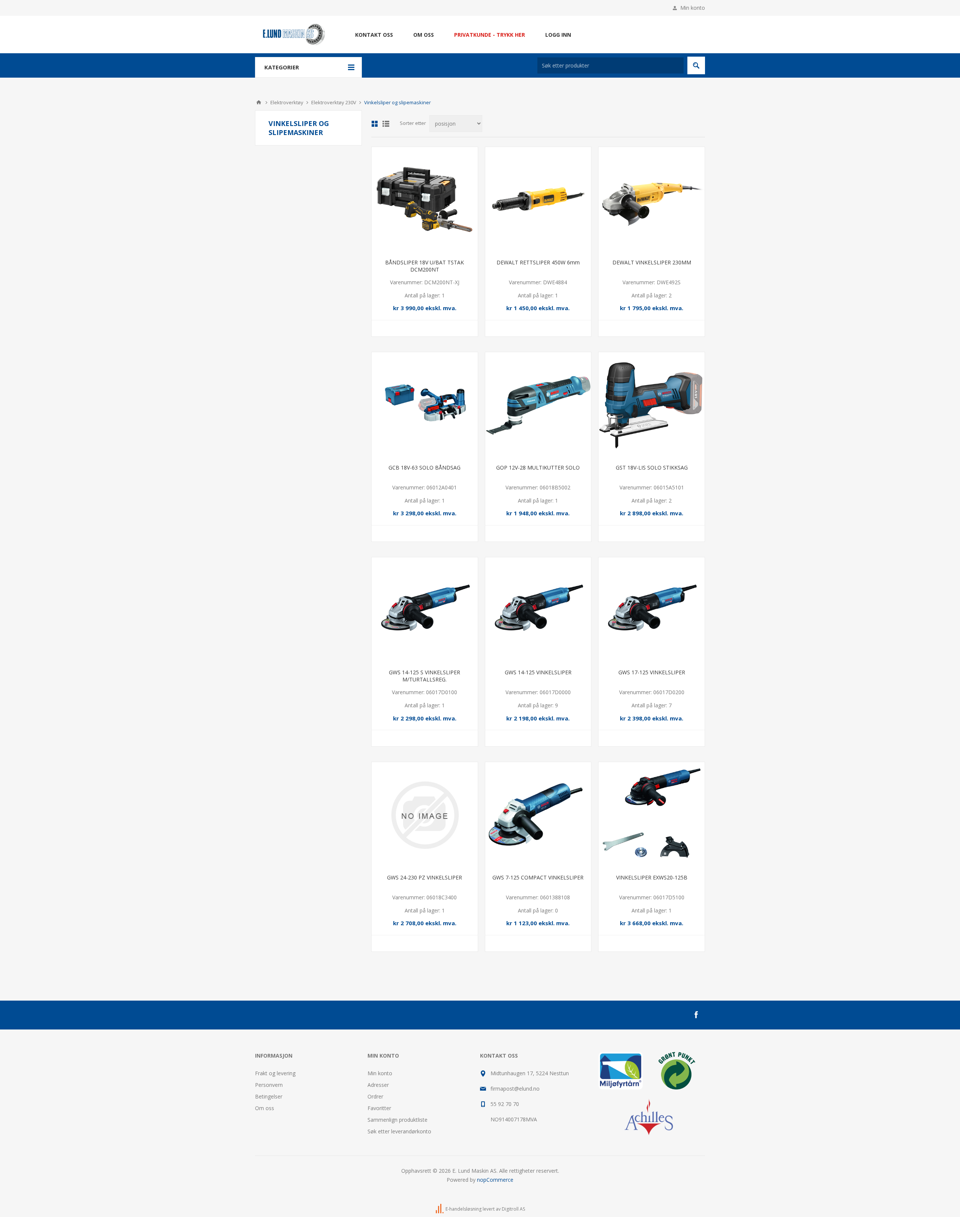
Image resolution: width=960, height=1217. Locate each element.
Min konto (692, 7)
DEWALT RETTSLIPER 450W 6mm (538, 262)
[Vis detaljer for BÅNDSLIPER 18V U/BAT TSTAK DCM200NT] (425, 200)
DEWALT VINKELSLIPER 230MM (651, 262)
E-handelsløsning (464, 1209)
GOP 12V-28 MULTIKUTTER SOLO (538, 467)
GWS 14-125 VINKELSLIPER (538, 672)
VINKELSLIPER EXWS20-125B (651, 877)
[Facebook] (696, 1015)
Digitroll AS (513, 1209)
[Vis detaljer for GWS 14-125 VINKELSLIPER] (538, 610)
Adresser (378, 1084)
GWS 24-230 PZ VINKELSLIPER (424, 877)
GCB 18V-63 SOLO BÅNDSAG (424, 467)
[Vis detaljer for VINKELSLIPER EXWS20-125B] (651, 815)
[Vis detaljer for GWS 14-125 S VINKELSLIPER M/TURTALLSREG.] (425, 610)
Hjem (258, 102)
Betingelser (268, 1096)
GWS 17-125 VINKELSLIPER (651, 672)
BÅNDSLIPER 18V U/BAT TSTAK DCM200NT (424, 266)
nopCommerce (495, 1179)
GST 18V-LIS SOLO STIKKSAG (652, 467)
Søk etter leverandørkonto (399, 1131)
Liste (385, 124)
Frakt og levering (275, 1073)
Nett (374, 124)
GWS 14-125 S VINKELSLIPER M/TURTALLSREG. (424, 676)
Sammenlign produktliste (398, 1119)
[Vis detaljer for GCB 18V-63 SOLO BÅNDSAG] (425, 405)
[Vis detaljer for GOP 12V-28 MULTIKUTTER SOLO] (538, 405)
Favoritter (379, 1108)
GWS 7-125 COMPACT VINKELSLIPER (538, 877)
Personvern (269, 1084)
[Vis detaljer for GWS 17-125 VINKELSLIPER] (651, 610)
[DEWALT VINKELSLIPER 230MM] (651, 200)
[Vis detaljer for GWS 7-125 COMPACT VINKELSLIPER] (538, 815)
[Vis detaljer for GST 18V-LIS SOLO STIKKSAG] (651, 405)
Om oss (264, 1108)
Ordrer (375, 1096)
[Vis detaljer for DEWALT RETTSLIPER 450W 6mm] (538, 200)
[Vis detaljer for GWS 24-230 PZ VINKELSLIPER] (425, 815)
